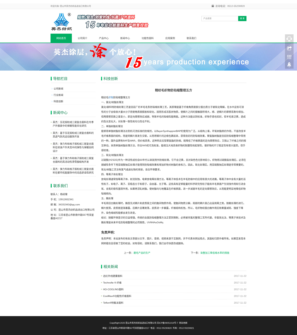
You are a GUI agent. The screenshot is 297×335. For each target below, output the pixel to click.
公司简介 (82, 38)
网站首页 (61, 38)
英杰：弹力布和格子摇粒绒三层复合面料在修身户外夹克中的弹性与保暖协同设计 (73, 147)
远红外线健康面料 (112, 276)
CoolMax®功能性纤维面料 (117, 296)
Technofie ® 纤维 (112, 282)
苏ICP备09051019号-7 (167, 323)
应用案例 (170, 38)
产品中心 (104, 38)
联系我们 (191, 38)
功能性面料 (148, 38)
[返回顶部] (289, 65)
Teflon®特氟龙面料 (113, 302)
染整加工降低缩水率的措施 (214, 252)
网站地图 (183, 323)
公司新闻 (58, 88)
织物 (110, 97)
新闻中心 (125, 38)
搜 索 (242, 18)
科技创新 (58, 101)
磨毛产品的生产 (142, 252)
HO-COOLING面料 (113, 289)
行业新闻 (58, 95)
